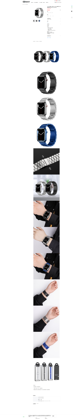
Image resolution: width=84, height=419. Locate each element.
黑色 (52, 12)
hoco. (47, 22)
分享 (48, 37)
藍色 (48, 12)
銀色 (50, 12)
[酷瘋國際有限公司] (26, 2)
